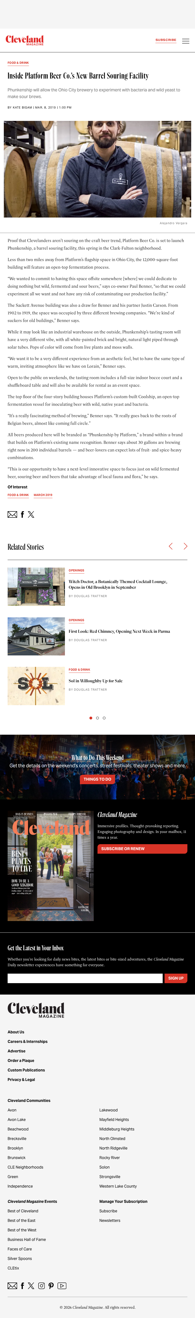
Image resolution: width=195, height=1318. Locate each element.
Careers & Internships (28, 1041)
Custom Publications (26, 1070)
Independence (20, 1186)
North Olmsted (112, 1138)
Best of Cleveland (23, 1211)
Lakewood (108, 1110)
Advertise (16, 1051)
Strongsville (109, 1176)
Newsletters (109, 1220)
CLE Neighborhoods (25, 1167)
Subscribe (166, 40)
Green (13, 1176)
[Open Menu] (185, 41)
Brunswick (16, 1157)
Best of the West (22, 1230)
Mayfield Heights (114, 1119)
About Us (16, 1032)
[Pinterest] (51, 1286)
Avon (12, 1110)
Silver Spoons (20, 1258)
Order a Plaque (21, 1060)
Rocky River (109, 1157)
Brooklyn (15, 1148)
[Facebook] (22, 1286)
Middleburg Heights (116, 1129)
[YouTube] (62, 1286)
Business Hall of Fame (27, 1239)
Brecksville (17, 1138)
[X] (31, 1286)
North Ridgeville (113, 1148)
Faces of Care (20, 1249)
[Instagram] (41, 1286)
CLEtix (13, 1268)
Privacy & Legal (21, 1079)
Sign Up (176, 978)
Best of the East (21, 1220)
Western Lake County (118, 1186)
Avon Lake (17, 1119)
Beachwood (18, 1129)
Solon (104, 1167)
